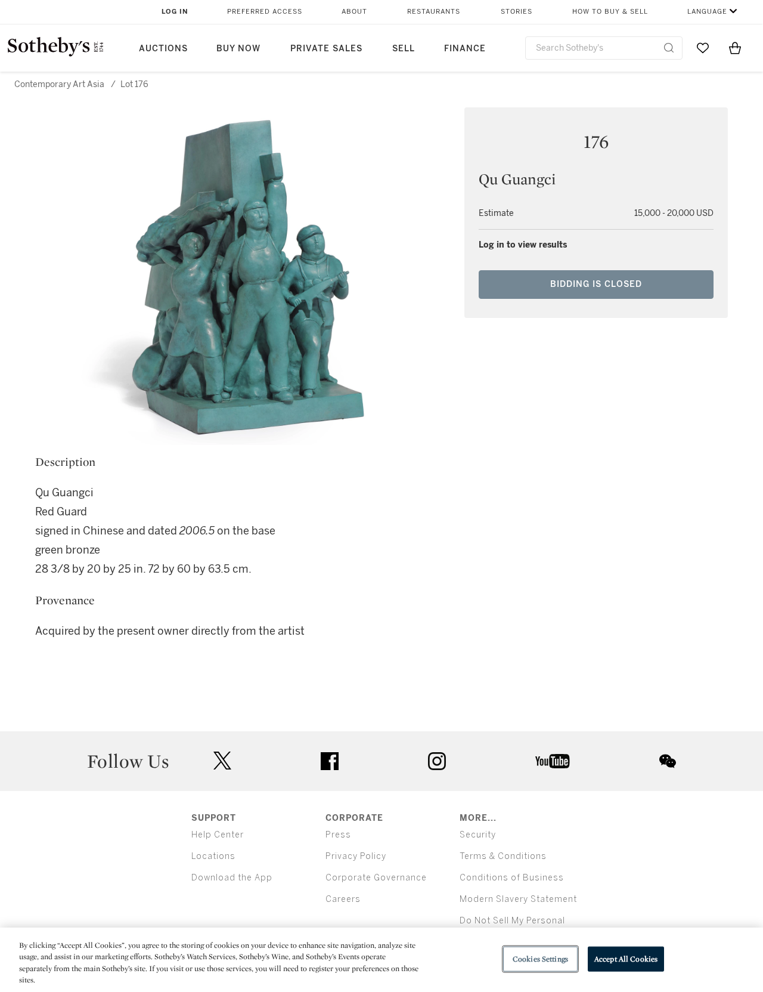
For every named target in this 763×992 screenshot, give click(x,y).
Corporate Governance (376, 878)
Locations (213, 856)
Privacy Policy (355, 856)
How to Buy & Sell (610, 12)
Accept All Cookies (625, 959)
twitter (222, 761)
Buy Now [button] (238, 49)
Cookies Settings (540, 959)
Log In (175, 12)
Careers (343, 899)
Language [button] (707, 12)
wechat (667, 761)
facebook (330, 761)
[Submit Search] (669, 47)
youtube (552, 761)
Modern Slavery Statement (518, 899)
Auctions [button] (163, 49)
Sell (403, 49)
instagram (437, 761)
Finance (465, 49)
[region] (381, 960)
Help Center (217, 835)
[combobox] (604, 48)
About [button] (354, 12)
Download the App (231, 878)
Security (478, 835)
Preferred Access (264, 12)
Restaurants (433, 12)
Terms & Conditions (503, 856)
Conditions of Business (512, 878)
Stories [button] (516, 12)
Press (338, 835)
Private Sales (326, 49)
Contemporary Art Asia (59, 84)
